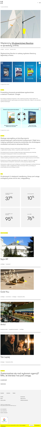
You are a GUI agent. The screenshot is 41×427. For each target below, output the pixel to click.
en (37, 2)
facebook (2, 393)
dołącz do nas (22, 398)
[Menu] (39, 2)
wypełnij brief (4, 379)
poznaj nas (3, 383)
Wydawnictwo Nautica (22, 43)
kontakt (2, 396)
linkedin (14, 393)
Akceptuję (31, 425)
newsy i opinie (3, 400)
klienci (2, 398)
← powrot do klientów (4, 6)
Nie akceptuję (37, 425)
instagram (8, 393)
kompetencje (22, 396)
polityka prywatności (24, 400)
